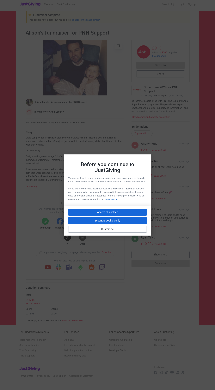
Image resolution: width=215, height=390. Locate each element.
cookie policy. (112, 199)
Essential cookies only (107, 220)
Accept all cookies (107, 212)
